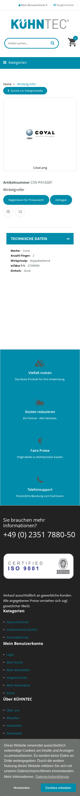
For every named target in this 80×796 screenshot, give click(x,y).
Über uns (13, 710)
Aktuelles (12, 718)
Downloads (14, 733)
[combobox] (31, 43)
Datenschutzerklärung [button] (52, 777)
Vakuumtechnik (17, 622)
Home (7, 84)
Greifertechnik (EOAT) (21, 630)
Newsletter (14, 726)
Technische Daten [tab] (29, 238)
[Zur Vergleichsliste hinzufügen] (20, 212)
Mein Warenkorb (18, 685)
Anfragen (61, 200)
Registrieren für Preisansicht (26, 200)
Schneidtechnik (17, 637)
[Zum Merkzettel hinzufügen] (8, 212)
